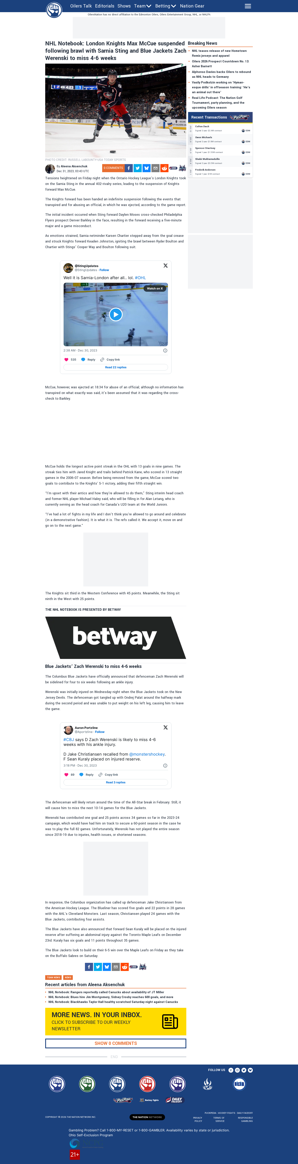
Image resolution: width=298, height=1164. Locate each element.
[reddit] (164, 168)
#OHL (140, 277)
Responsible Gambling (245, 1119)
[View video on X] (116, 314)
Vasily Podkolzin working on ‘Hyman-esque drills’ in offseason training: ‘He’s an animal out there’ (221, 87)
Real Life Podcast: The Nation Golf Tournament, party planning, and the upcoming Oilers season (218, 103)
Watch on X (155, 288)
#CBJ (68, 739)
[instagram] (237, 1070)
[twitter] (138, 168)
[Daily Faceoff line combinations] (173, 168)
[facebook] (129, 168)
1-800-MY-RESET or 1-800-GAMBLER (135, 1130)
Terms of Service (218, 1119)
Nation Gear (192, 6)
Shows (124, 6)
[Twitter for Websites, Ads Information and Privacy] (165, 350)
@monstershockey (147, 754)
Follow (104, 270)
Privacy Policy (197, 1119)
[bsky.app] (147, 168)
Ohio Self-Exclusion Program (91, 1135)
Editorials (104, 6)
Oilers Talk (81, 6)
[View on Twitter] (165, 268)
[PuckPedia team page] (182, 168)
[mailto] (155, 168)
